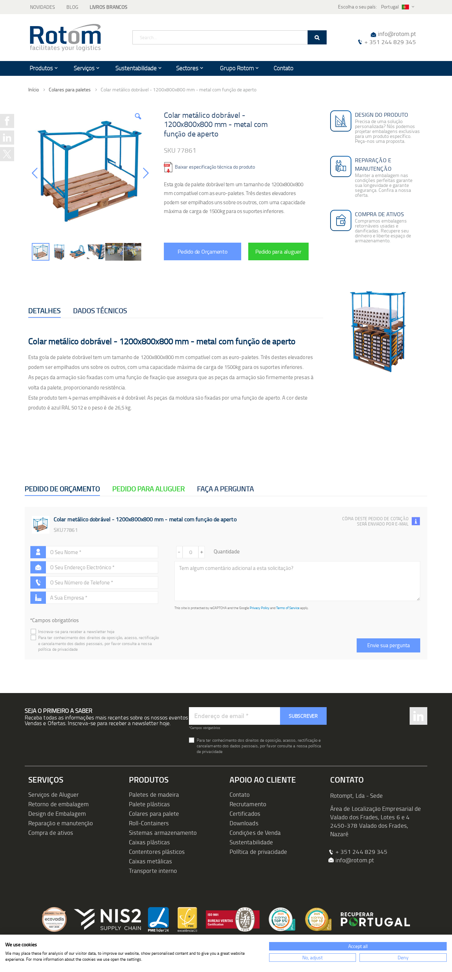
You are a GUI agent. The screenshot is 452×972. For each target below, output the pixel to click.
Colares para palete (154, 813)
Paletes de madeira (154, 794)
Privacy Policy (259, 607)
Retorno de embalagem (58, 804)
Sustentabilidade (251, 842)
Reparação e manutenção (60, 823)
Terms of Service (287, 607)
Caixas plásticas (149, 842)
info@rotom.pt (397, 34)
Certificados (245, 813)
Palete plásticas (149, 804)
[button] (138, 124)
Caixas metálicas (150, 861)
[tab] (44, 311)
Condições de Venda (255, 833)
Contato (240, 794)
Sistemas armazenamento (163, 833)
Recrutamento (248, 804)
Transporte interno (153, 871)
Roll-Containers (149, 823)
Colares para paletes (70, 89)
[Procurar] (317, 37)
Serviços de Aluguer (53, 794)
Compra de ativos (50, 833)
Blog (72, 7)
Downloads (244, 823)
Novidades (42, 7)
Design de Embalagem (57, 813)
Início (33, 89)
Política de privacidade (258, 852)
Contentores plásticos (157, 852)
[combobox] (229, 37)
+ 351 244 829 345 (390, 42)
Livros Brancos (108, 7)
